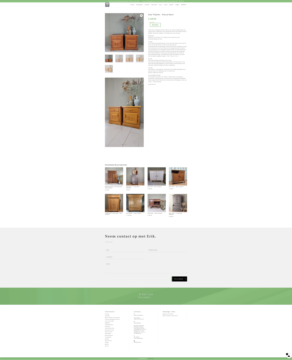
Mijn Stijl (107, 308)
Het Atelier (147, 4)
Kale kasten (107, 296)
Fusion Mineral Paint (109, 297)
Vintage (106, 312)
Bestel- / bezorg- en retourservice (112, 287)
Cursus (160, 4)
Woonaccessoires (109, 304)
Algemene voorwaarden (168, 283)
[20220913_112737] (124, 116)
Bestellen (171, 4)
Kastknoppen (108, 303)
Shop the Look (108, 310)
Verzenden (178, 248)
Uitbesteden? (154, 4)
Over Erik (132, 4)
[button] (141, 15)
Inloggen (177, 4)
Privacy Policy (151, 328)
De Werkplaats (139, 4)
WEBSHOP (183, 4)
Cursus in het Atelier (109, 290)
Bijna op (107, 313)
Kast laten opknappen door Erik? (112, 288)
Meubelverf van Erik (109, 299)
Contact (165, 4)
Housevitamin (108, 306)
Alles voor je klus (108, 301)
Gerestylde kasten (109, 294)
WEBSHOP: (107, 292)
